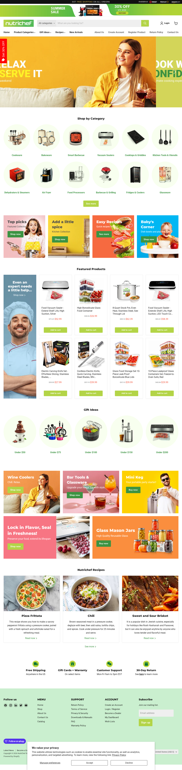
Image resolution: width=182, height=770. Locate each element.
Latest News (9, 750)
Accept (89, 762)
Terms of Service (79, 709)
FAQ (73, 721)
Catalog (41, 721)
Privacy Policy (119, 755)
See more (91, 203)
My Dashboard (112, 717)
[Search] (145, 23)
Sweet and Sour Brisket (150, 616)
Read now (30, 638)
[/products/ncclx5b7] (126, 354)
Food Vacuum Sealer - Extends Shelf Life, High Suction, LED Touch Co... (160, 310)
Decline (129, 762)
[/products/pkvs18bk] (162, 291)
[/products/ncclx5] (91, 291)
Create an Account (114, 705)
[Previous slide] (8, 72)
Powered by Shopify (11, 756)
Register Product (136, 32)
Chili (91, 616)
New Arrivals (76, 32)
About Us (99, 32)
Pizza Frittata (32, 616)
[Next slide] (174, 72)
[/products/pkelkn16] (55, 354)
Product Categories (24, 32)
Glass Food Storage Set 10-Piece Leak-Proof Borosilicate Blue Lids (126, 374)
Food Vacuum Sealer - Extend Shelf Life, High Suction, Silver (53, 310)
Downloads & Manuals (81, 717)
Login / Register (112, 709)
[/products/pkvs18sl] (55, 291)
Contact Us (172, 32)
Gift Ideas (45, 32)
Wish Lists (110, 721)
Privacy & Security (79, 713)
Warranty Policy (78, 725)
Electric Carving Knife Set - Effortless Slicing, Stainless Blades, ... (55, 374)
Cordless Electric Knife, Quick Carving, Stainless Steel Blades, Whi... (89, 374)
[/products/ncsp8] (126, 291)
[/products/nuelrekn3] (91, 354)
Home (7, 32)
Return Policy (156, 32)
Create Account (116, 32)
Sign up (145, 722)
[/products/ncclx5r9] (162, 354)
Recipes (59, 32)
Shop (39, 709)
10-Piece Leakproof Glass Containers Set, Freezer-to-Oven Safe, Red (161, 374)
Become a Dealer (113, 713)
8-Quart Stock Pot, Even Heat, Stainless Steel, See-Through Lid (125, 310)
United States (164, 752)
